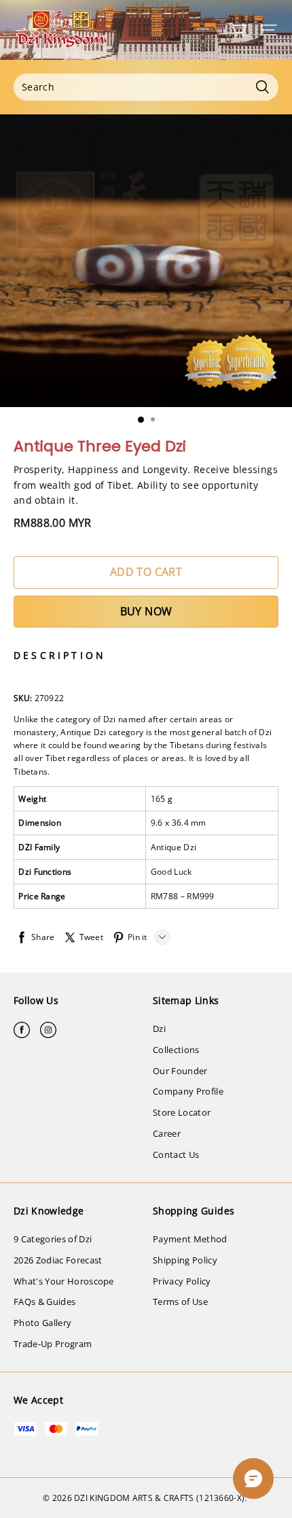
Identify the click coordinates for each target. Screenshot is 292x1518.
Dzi (159, 1028)
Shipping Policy (185, 1260)
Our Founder (180, 1071)
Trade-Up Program (53, 1344)
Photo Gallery (42, 1323)
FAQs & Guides (44, 1301)
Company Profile (188, 1091)
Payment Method (190, 1239)
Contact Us (176, 1154)
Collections (176, 1050)
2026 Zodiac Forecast (58, 1260)
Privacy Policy (182, 1281)
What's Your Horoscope (64, 1281)
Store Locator (182, 1112)
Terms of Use (180, 1301)
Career (167, 1133)
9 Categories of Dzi (53, 1239)
